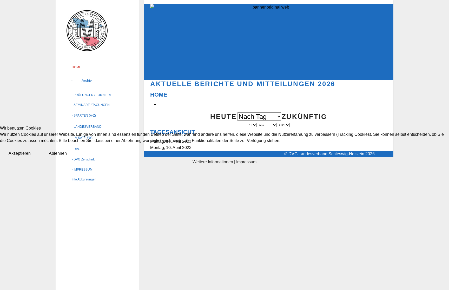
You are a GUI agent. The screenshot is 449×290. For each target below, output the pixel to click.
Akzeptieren (20, 153)
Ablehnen (58, 153)
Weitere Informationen (213, 162)
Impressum (246, 162)
